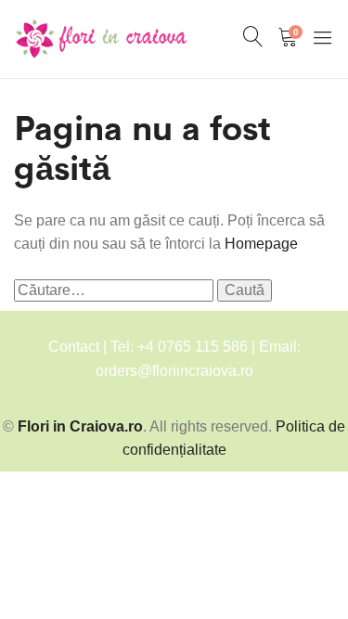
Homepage (261, 243)
